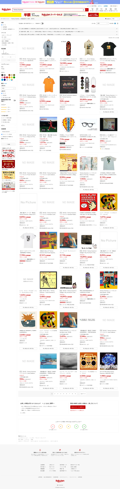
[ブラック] (2, 75)
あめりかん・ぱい (25, 225)
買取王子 (63, 109)
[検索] (87, 9)
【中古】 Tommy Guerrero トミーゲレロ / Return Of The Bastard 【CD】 (28, 136)
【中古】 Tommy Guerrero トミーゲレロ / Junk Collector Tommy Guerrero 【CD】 (108, 332)
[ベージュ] (12, 75)
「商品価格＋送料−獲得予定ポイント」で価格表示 (29, 23)
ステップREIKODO (105, 149)
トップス (32, 437)
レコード (27, 439)
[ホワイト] (7, 75)
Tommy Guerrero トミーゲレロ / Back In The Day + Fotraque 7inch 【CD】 (88, 174)
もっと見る (22, 412)
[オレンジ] (9, 77)
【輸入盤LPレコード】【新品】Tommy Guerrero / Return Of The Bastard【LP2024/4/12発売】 (28, 214)
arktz (22, 263)
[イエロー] (12, 77)
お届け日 (3, 91)
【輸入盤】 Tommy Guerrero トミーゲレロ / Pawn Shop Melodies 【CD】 (108, 97)
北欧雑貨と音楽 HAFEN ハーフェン (89, 225)
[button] (114, 6)
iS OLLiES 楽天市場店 (86, 303)
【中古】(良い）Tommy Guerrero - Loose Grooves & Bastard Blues (47, 292)
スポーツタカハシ (65, 71)
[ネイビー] (5, 80)
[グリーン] (14, 77)
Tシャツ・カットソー (41, 437)
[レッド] (7, 77)
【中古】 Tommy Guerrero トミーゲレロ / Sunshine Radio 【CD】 (68, 214)
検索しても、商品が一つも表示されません (31, 410)
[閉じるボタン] (116, 28)
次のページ (83, 393)
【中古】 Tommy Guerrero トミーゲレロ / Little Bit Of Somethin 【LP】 (28, 60)
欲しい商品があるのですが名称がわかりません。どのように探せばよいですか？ (39, 406)
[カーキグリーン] (14, 75)
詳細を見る (68, 34)
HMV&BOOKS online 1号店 (27, 72)
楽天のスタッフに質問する (78, 407)
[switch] (14, 100)
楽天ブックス (104, 225)
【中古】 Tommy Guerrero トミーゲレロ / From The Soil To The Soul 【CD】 (28, 174)
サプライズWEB (104, 383)
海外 (6, 83)
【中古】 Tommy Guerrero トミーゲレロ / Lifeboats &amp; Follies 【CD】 (28, 97)
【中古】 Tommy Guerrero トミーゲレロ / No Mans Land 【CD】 (48, 214)
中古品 (2, 68)
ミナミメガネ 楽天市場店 (86, 147)
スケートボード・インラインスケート (40, 441)
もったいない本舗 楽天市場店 (87, 264)
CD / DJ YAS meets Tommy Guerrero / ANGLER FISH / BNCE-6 (107, 373)
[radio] (1, 24)
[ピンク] (2, 77)
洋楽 (32, 439)
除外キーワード (4, 138)
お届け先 (3, 85)
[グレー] (5, 75)
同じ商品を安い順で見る (108, 112)
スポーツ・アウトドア (23, 441)
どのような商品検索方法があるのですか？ (31, 408)
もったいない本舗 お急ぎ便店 (67, 304)
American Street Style (86, 107)
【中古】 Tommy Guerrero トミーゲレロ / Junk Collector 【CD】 (48, 174)
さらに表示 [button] (4, 45)
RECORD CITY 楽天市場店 (67, 185)
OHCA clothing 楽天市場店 (107, 183)
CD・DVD (20, 439)
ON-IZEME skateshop (66, 149)
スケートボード (54, 441)
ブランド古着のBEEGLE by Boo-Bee (109, 72)
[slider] (1, 54)
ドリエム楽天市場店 (45, 304)
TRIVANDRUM (44, 72)
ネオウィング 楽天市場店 (46, 345)
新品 (2, 66)
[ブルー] (2, 80)
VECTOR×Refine (45, 109)
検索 (9, 60)
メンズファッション (23, 437)
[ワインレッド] (5, 77)
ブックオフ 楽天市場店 (46, 150)
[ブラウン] (9, 75)
